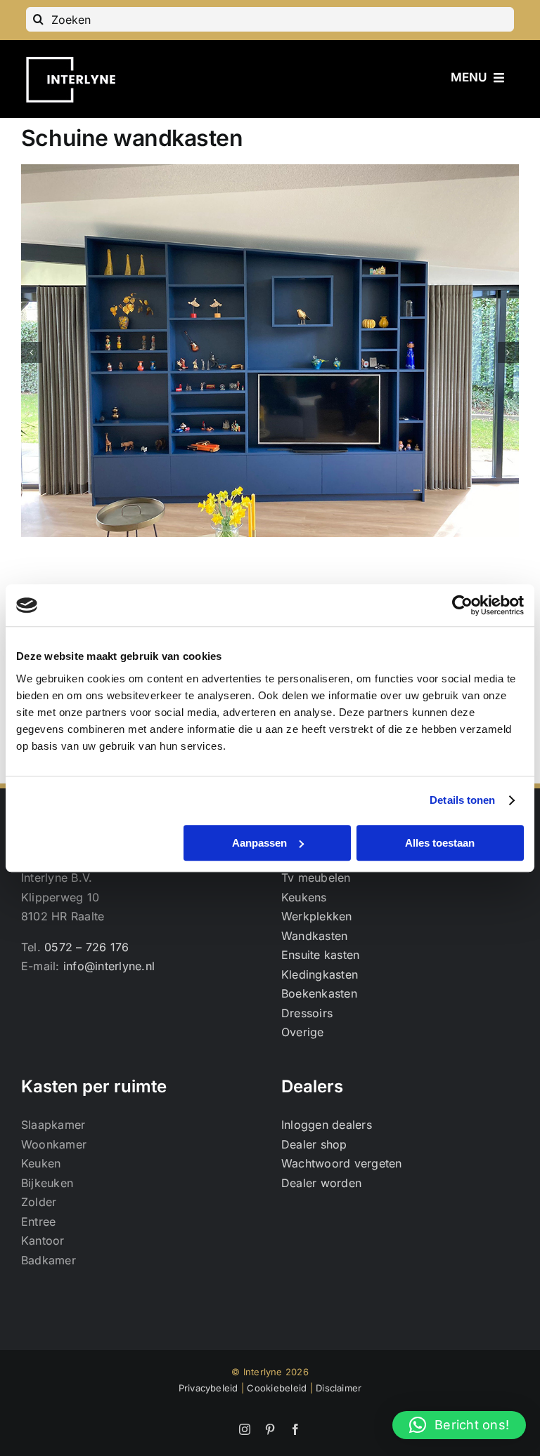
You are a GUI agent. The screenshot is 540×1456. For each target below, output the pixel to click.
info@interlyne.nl (109, 966)
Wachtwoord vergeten (341, 1163)
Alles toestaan (440, 843)
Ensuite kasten (320, 955)
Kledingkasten (319, 974)
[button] (31, 352)
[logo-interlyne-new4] (76, 55)
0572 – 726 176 (86, 947)
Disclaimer (338, 1388)
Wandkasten (314, 936)
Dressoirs (307, 1013)
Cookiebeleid (277, 1388)
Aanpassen (259, 843)
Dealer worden (321, 1183)
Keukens (304, 897)
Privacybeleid (208, 1388)
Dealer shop (314, 1144)
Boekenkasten (319, 993)
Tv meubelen (316, 878)
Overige (302, 1032)
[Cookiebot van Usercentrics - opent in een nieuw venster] (462, 605)
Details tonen (462, 800)
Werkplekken (316, 916)
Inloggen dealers (326, 1125)
